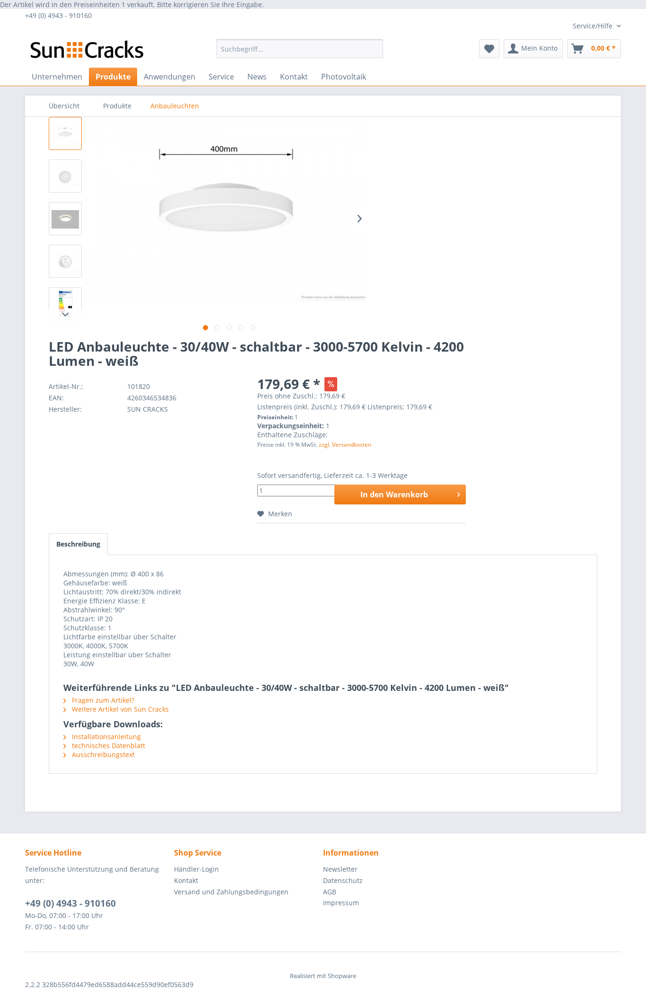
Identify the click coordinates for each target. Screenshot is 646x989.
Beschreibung (78, 543)
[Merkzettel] (489, 48)
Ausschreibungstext (102, 754)
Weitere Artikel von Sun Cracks (119, 709)
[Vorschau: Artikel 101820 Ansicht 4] (65, 261)
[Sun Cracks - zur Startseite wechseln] (87, 51)
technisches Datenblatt (107, 745)
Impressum (341, 902)
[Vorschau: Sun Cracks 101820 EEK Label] (65, 303)
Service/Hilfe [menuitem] (593, 25)
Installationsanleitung (105, 736)
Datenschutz (343, 880)
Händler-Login (196, 869)
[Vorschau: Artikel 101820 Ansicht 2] (65, 176)
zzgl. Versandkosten (345, 445)
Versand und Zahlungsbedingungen (231, 891)
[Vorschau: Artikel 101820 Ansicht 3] (65, 218)
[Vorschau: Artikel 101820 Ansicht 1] (65, 133)
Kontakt (186, 880)
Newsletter (340, 869)
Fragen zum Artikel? (102, 700)
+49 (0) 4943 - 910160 (70, 903)
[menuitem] (299, 48)
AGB (329, 891)
